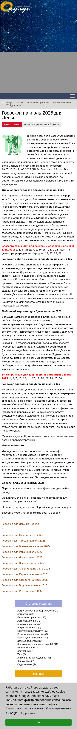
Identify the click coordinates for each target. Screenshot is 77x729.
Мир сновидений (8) (27, 647)
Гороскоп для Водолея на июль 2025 (24, 585)
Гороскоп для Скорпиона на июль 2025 (26, 568)
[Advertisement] (38, 54)
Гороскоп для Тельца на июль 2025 (23, 540)
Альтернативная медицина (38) (34, 657)
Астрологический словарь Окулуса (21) (37, 610)
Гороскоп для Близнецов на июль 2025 (26, 546)
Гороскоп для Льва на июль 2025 (22, 557)
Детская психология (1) (29, 641)
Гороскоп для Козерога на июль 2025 (25, 579)
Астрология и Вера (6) (29, 627)
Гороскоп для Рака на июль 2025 (22, 551)
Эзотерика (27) (25, 651)
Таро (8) (21, 654)
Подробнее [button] (27, 713)
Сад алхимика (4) (26, 664)
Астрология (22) (25, 614)
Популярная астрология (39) (32, 631)
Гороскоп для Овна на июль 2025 (22, 535)
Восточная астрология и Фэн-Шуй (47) (37, 644)
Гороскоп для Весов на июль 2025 (23, 562)
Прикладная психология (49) (32, 637)
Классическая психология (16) (33, 634)
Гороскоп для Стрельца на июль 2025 (25, 574)
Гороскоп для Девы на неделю (20, 523)
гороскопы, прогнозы (38, 102)
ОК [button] (38, 722)
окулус (9, 102)
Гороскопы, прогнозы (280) (31, 617)
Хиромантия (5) (25, 661)
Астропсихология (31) (29, 621)
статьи (19, 102)
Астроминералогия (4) (29, 624)
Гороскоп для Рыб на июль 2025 (22, 590)
